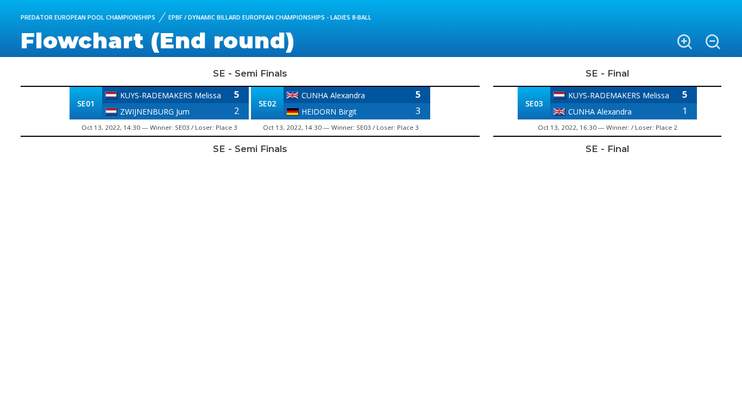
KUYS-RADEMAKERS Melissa (170, 95)
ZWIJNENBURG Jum (155, 111)
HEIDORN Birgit (329, 111)
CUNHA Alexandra (333, 95)
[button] (684, 41)
